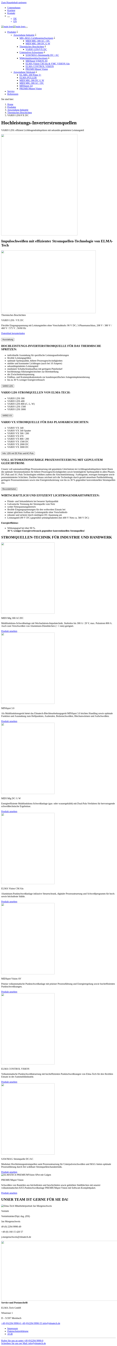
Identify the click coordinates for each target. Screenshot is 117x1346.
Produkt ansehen (9, 631)
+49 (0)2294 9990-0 (11, 1323)
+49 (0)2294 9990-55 (31, 1323)
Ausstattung (7, 339)
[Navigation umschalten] (26, 27)
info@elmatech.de (51, 1323)
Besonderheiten (9, 489)
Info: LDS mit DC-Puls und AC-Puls (18, 453)
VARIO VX (7, 415)
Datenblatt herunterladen (13, 333)
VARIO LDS (7, 386)
